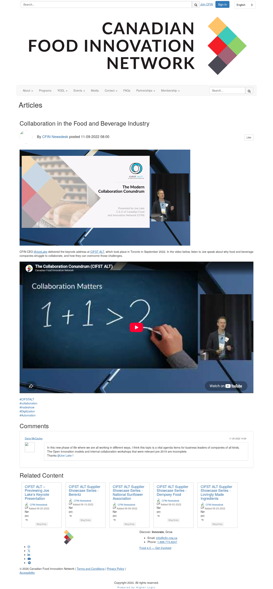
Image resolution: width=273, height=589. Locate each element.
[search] (196, 4)
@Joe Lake (64, 455)
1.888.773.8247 (167, 542)
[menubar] (207, 3)
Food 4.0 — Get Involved (155, 548)
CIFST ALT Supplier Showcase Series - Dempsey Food (172, 490)
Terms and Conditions (91, 569)
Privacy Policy (115, 569)
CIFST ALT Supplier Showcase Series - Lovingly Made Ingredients (216, 492)
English (241, 5)
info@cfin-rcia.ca (166, 538)
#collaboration (28, 403)
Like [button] (249, 137)
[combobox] (244, 5)
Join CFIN (206, 4)
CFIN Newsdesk (55, 136)
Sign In (222, 4)
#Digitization (27, 411)
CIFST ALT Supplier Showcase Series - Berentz (84, 490)
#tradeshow (27, 407)
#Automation (28, 415)
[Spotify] (29, 563)
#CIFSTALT (27, 399)
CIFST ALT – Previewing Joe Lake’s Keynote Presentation (37, 492)
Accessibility (27, 573)
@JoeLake (40, 252)
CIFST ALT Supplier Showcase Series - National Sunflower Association (128, 492)
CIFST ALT (97, 252)
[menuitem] (207, 3)
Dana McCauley (34, 438)
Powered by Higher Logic (137, 587)
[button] (28, 90)
